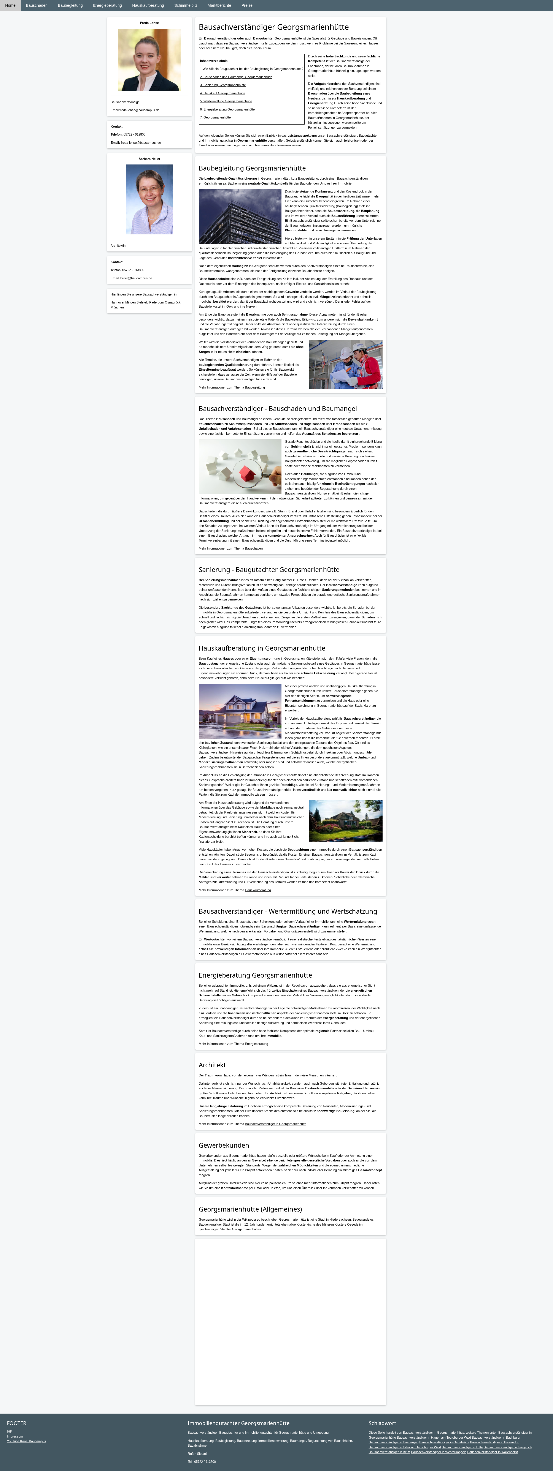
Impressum (15, 1436)
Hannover (117, 302)
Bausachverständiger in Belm (389, 1452)
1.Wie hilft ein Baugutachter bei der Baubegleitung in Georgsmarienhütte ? (251, 69)
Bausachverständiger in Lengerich (508, 1447)
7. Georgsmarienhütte (215, 117)
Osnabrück (173, 302)
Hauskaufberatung (148, 5)
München (117, 307)
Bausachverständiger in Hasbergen (393, 1442)
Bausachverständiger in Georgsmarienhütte (275, 1124)
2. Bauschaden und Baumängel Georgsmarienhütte (236, 77)
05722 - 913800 (134, 134)
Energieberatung (107, 5)
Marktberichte (219, 5)
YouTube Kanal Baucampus (26, 1441)
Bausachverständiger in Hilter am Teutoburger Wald (405, 1447)
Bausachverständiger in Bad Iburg (496, 1437)
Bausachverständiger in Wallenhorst (492, 1452)
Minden (130, 302)
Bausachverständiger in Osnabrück (444, 1442)
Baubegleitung (70, 5)
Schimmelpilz (185, 5)
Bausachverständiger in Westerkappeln (438, 1452)
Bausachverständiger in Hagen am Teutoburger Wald (434, 1437)
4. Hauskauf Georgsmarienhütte (222, 93)
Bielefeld (142, 302)
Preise (247, 5)
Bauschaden (37, 5)
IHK (9, 1431)
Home (10, 5)
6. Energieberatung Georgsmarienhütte (227, 109)
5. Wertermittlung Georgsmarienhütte (226, 101)
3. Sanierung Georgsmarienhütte (223, 85)
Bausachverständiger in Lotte (462, 1447)
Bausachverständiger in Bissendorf (494, 1442)
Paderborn (156, 302)
